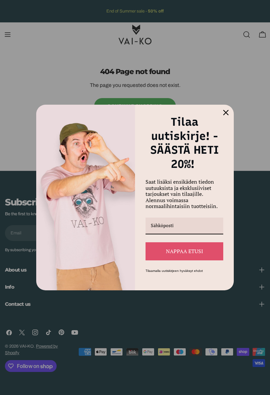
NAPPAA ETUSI (184, 251)
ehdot (198, 271)
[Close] (226, 112)
